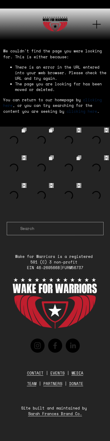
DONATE (76, 384)
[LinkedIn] (73, 346)
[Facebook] (55, 346)
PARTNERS (52, 384)
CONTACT (35, 373)
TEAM (31, 384)
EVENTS (57, 373)
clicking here (82, 111)
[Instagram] (38, 346)
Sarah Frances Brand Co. (55, 414)
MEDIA (77, 373)
